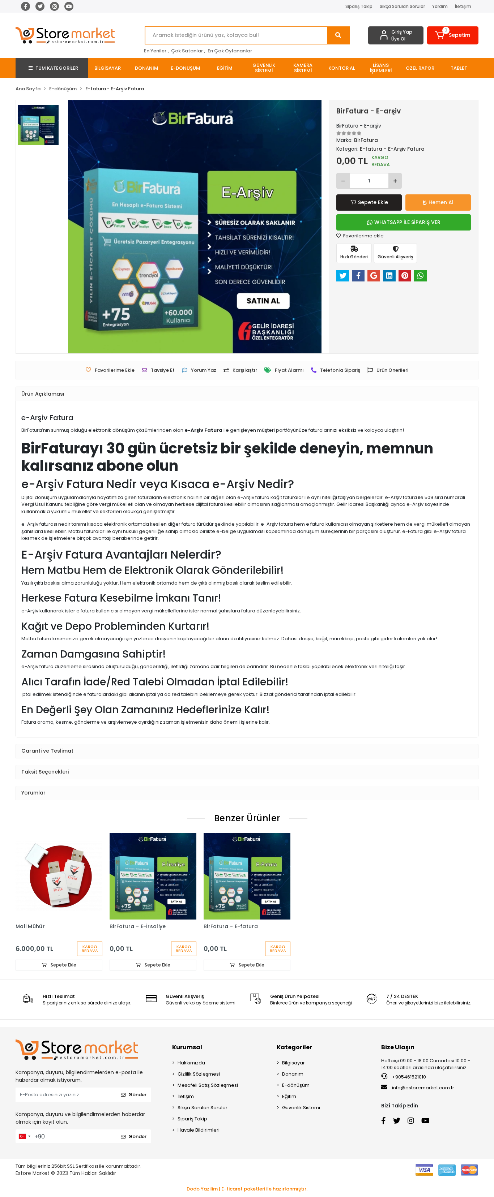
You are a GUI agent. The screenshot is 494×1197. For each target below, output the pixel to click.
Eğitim (289, 1096)
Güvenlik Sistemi (301, 1107)
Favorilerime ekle (363, 235)
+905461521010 (408, 1076)
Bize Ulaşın (397, 1047)
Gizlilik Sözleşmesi (199, 1074)
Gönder (137, 1094)
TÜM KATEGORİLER (56, 68)
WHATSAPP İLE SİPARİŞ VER (407, 222)
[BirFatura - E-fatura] (247, 876)
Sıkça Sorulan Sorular (402, 6)
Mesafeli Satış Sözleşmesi (208, 1085)
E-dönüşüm (296, 1085)
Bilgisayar (293, 1062)
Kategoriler (294, 1047)
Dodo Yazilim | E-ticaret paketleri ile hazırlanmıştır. (247, 1188)
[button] (453, 35)
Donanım (292, 1074)
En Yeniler (155, 50)
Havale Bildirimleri (199, 1130)
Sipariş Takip (358, 6)
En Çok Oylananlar (230, 50)
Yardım (440, 6)
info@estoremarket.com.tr (423, 1087)
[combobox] (24, 1136)
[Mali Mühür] (59, 876)
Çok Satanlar (187, 50)
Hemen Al (441, 202)
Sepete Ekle (373, 202)
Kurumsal (187, 1047)
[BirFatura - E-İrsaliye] (153, 876)
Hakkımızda (191, 1062)
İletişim (463, 6)
